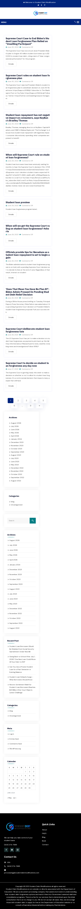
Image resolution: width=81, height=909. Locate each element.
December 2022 (17, 468)
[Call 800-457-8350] (75, 21)
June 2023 (15, 461)
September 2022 (17, 477)
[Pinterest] (44, 5)
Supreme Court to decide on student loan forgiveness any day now (27, 364)
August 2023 (16, 455)
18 (9, 784)
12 (13, 780)
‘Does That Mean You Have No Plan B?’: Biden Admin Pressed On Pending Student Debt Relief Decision (27, 292)
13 (17, 780)
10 (33, 776)
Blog (43, 837)
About (44, 830)
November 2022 (17, 471)
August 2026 (16, 423)
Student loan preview (18, 202)
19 (13, 784)
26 (13, 788)
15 (25, 780)
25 (9, 788)
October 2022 (16, 474)
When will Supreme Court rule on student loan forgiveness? (28, 156)
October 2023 (16, 449)
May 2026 (15, 433)
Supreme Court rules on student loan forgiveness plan (28, 77)
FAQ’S (44, 833)
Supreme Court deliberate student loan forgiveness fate (28, 330)
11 (9, 780)
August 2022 (16, 481)
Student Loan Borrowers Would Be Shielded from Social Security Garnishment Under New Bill (21, 649)
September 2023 (17, 452)
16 (29, 780)
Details (11, 64)
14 (21, 780)
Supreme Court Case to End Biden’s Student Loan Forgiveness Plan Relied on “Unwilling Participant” (27, 41)
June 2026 (15, 429)
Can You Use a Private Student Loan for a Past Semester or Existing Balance (21, 669)
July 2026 (15, 426)
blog (12, 502)
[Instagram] (18, 850)
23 (29, 784)
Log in (11, 734)
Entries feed (14, 739)
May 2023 (15, 465)
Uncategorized (16, 505)
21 (21, 784)
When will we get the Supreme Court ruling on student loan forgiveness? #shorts (28, 228)
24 (34, 784)
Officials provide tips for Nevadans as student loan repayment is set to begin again (28, 255)
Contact (45, 845)
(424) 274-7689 (10, 845)
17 (33, 780)
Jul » (14, 798)
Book (44, 841)
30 (29, 788)
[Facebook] (6, 850)
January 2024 (16, 439)
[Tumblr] (41, 5)
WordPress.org (15, 749)
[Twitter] (38, 5)
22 (25, 784)
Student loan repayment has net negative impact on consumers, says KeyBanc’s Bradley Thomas (28, 117)
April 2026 (15, 436)
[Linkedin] (12, 850)
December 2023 (17, 442)
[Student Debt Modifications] (40, 13)
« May (9, 798)
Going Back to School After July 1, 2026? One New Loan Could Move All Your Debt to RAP (22, 659)
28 (21, 788)
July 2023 (14, 458)
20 (17, 784)
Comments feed (15, 744)
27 (17, 788)
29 (25, 788)
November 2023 (17, 445)
